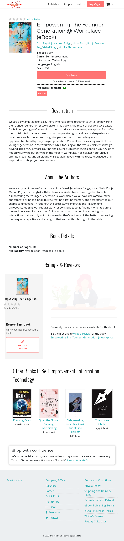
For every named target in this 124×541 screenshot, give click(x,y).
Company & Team (56, 480)
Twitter (53, 517)
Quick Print (52, 496)
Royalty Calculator (95, 521)
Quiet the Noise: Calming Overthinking (48, 424)
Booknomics (14, 480)
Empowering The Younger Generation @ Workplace (82, 337)
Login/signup (95, 4)
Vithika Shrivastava (70, 47)
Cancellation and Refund (99, 500)
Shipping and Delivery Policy (97, 493)
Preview (42, 93)
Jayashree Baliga (61, 43)
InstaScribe (52, 501)
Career (50, 491)
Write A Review (22, 347)
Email (52, 507)
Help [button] (80, 4)
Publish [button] (52, 4)
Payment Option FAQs (77, 460)
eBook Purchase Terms (98, 511)
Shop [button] (66, 4)
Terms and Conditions (97, 480)
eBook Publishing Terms (99, 505)
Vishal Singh (49, 47)
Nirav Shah (79, 43)
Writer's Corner (93, 516)
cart (113, 4)
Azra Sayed (43, 43)
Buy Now (71, 75)
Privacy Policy (92, 485)
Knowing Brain (22, 420)
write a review (81, 333)
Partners (51, 485)
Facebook (53, 512)
